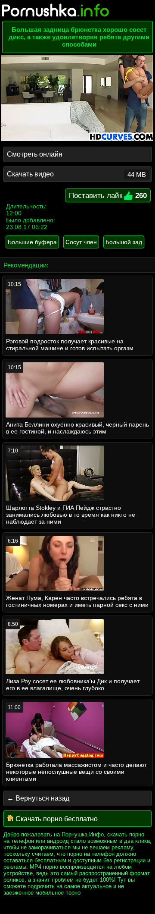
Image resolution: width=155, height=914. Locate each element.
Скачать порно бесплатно (56, 819)
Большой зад (123, 242)
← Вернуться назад (38, 798)
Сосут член (81, 242)
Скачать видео (76, 174)
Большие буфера (32, 242)
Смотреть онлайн (34, 154)
